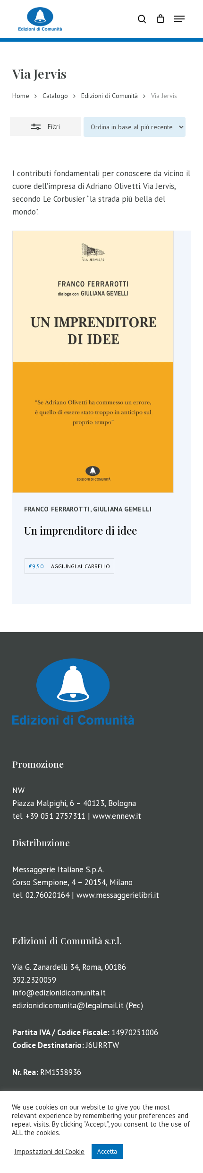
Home (20, 95)
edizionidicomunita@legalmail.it (68, 1005)
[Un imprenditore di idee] (93, 362)
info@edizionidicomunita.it (59, 992)
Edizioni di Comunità (109, 95)
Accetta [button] (107, 1151)
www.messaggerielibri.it (117, 895)
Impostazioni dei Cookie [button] (49, 1151)
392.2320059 (34, 980)
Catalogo (55, 95)
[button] (179, 19)
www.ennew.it (117, 816)
